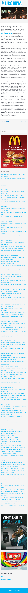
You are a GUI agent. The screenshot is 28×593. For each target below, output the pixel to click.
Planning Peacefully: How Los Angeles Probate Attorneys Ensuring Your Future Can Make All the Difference (13, 363)
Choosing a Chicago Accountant (9, 439)
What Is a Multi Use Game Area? (9, 508)
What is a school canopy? (7, 510)
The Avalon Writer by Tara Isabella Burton (12, 451)
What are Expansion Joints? (8, 503)
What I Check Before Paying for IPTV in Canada (12, 195)
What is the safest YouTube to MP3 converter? (13, 489)
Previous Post (5, 121)
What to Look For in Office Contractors (11, 462)
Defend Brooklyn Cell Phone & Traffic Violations (13, 372)
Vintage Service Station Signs (8, 453)
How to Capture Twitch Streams (9, 437)
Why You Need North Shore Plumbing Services (12, 468)
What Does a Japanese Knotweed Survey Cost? (12, 497)
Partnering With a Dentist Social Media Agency (13, 393)
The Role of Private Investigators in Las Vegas (13, 410)
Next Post (24, 121)
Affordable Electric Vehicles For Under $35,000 (13, 447)
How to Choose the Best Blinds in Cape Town (12, 420)
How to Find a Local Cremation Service (11, 445)
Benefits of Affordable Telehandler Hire (11, 491)
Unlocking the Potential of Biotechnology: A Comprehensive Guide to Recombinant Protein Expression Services (12, 353)
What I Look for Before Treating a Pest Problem (13, 182)
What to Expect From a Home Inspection (11, 425)
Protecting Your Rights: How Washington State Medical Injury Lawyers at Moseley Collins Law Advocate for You (13, 344)
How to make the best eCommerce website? (12, 449)
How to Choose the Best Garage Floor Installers (13, 501)
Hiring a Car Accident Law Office (9, 366)
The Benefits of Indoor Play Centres (10, 499)
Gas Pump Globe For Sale (7, 435)
